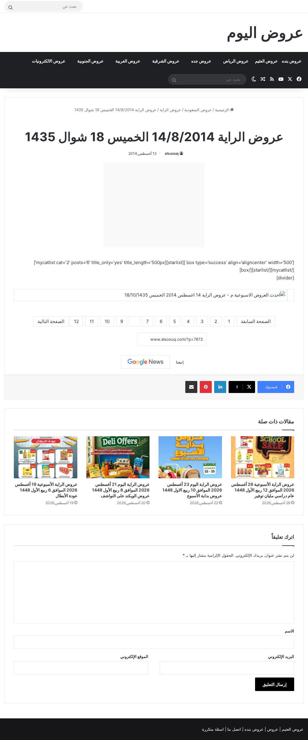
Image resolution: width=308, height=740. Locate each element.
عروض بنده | (253, 729)
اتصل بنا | (233, 729)
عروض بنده (291, 60)
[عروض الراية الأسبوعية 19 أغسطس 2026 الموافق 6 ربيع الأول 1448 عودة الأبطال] (45, 457)
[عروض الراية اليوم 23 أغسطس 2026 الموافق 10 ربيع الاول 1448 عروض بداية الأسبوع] (190, 457)
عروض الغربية (128, 60)
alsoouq (172, 153)
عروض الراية (170, 109)
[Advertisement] (154, 205)
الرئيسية (222, 109)
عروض (272, 729)
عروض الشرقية (165, 60)
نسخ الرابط (118, 339)
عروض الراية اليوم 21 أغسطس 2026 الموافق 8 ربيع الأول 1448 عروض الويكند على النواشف (120, 490)
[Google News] (145, 362)
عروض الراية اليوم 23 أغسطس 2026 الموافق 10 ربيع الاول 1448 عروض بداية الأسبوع (192, 490)
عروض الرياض (235, 60)
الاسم (289, 631)
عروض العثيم (266, 60)
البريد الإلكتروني (281, 656)
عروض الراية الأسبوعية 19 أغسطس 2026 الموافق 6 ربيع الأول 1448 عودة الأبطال (46, 490)
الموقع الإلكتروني (134, 656)
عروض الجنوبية (90, 60)
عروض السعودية (198, 109)
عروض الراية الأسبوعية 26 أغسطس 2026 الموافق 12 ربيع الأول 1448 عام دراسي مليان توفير (262, 490)
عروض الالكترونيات (48, 60)
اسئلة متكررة (213, 729)
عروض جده (201, 60)
